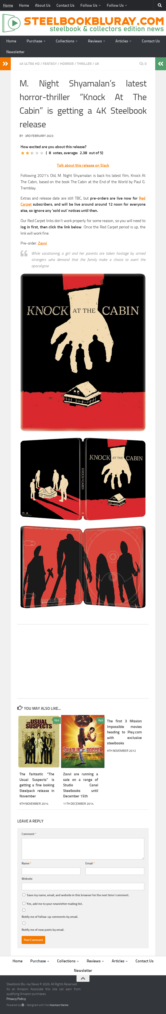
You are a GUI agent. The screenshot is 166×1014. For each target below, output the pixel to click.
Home (8, 5)
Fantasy (50, 64)
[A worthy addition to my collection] (37, 153)
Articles (121, 41)
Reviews (95, 41)
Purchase (34, 41)
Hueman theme (59, 1005)
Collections (65, 41)
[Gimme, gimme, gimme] (42, 153)
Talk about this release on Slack (83, 165)
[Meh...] (23, 153)
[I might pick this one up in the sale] (27, 153)
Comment (29, 834)
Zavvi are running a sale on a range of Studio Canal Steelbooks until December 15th (80, 785)
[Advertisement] (83, 661)
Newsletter (15, 52)
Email (90, 863)
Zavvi (42, 243)
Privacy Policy (16, 999)
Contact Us (65, 5)
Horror (67, 64)
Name (26, 863)
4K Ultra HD (29, 64)
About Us (42, 5)
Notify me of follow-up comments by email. (50, 917)
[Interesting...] (32, 153)
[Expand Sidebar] (5, 63)
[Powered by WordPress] (22, 1005)
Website (27, 879)
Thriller (84, 64)
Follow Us (88, 5)
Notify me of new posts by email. (43, 930)
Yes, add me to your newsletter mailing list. (54, 904)
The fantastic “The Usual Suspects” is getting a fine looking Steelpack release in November (36, 785)
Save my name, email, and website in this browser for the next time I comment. (78, 895)
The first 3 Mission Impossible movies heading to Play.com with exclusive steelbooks (124, 732)
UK (97, 64)
